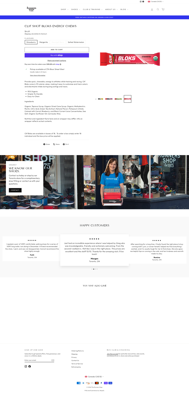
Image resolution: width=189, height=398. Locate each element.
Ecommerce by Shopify (97, 390)
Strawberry (31, 42)
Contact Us (75, 360)
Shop (64, 9)
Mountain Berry (58, 42)
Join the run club (112, 354)
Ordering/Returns (77, 351)
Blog (124, 9)
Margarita (43, 42)
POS (86, 390)
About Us (110, 9)
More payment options (57, 60)
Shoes (75, 9)
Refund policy (76, 367)
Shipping (28, 34)
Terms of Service (77, 364)
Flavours (29, 38)
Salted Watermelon (76, 42)
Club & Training (92, 9)
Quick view (41, 323)
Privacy (74, 357)
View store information (37, 75)
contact (15, 190)
